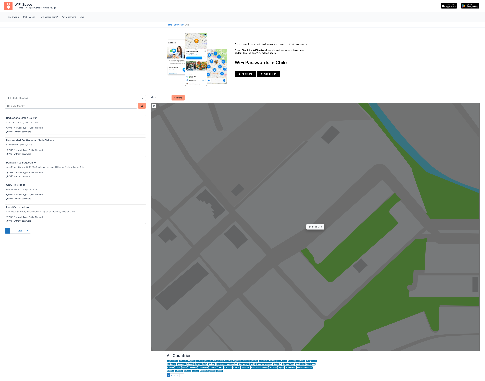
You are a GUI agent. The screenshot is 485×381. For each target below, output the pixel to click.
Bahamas (292, 361)
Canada (170, 367)
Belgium (189, 364)
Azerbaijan (281, 361)
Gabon (219, 371)
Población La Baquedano (21, 162)
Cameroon (310, 364)
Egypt (281, 367)
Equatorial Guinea (304, 367)
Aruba (254, 361)
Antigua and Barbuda (222, 361)
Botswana (243, 364)
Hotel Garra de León (18, 207)
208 (20, 230)
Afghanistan (172, 361)
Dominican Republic (259, 367)
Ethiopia (179, 371)
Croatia (213, 367)
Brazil (251, 364)
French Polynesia (207, 371)
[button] (245, 74)
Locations (178, 25)
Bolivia (211, 364)
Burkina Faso (288, 364)
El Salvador (290, 367)
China (184, 367)
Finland (187, 371)
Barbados (171, 364)
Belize (197, 364)
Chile (178, 367)
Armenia (246, 361)
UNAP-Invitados (15, 184)
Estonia (170, 371)
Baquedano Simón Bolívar (21, 117)
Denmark (245, 367)
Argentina (237, 361)
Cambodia (300, 364)
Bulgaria (277, 364)
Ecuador (273, 367)
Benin (204, 364)
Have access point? (48, 17)
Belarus (181, 364)
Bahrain (301, 361)
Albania (183, 361)
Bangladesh (312, 361)
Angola (208, 361)
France (195, 371)
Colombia (193, 367)
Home (169, 25)
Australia (263, 361)
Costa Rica (203, 367)
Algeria (191, 361)
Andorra (199, 361)
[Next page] (181, 375)
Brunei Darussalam (264, 364)
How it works (12, 17)
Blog (82, 17)
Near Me (178, 97)
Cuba (220, 367)
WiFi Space (23, 4)
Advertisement (69, 17)
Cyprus (236, 367)
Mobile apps (29, 17)
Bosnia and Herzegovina (226, 364)
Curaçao (228, 367)
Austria (272, 361)
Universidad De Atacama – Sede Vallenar (30, 140)
